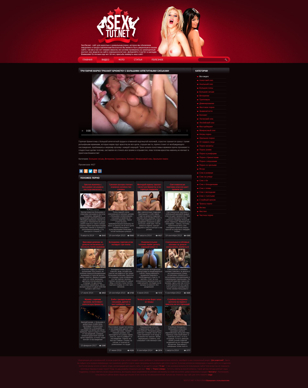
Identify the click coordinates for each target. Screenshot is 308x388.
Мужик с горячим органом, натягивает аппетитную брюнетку (92, 301)
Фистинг (203, 211)
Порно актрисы (206, 146)
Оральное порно (160, 159)
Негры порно (205, 134)
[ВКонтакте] (81, 171)
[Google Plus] (95, 171)
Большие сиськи (96, 159)
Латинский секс (206, 119)
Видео (105, 59)
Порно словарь (159, 369)
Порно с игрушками (208, 161)
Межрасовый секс (144, 159)
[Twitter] (90, 171)
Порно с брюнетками (208, 157)
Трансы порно (205, 204)
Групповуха (121, 159)
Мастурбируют (206, 126)
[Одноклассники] (86, 171)
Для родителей (217, 360)
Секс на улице (205, 177)
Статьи (138, 59)
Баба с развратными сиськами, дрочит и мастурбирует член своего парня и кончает (121, 303)
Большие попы (206, 88)
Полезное (157, 59)
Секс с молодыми (207, 192)
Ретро (202, 169)
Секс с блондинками (208, 184)
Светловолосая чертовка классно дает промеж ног (177, 187)
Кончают (131, 159)
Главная (87, 59)
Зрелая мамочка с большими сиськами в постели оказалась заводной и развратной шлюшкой (93, 189)
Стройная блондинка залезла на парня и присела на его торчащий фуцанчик (177, 303)
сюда (210, 375)
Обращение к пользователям (217, 380)
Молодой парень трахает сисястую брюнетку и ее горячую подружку (149, 187)
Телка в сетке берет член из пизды (149, 300)
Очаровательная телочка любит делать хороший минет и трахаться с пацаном (149, 245)
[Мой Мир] (100, 171)
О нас (162, 366)
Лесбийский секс (206, 123)
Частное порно (206, 215)
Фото (121, 59)
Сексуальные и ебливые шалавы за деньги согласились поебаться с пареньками (177, 245)
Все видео (204, 76)
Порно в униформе (208, 153)
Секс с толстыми (207, 196)
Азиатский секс (206, 80)
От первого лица (206, 142)
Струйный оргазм (207, 200)
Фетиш (202, 207)
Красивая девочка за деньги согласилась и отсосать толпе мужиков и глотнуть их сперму (93, 245)
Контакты (212, 372)
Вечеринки (110, 159)
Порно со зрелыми (208, 165)
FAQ (148, 369)
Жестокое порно (206, 107)
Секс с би (203, 180)
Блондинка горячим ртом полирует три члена (121, 243)
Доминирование (206, 103)
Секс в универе (206, 173)
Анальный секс (206, 84)
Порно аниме (205, 150)
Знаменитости (206, 111)
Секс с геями (205, 188)
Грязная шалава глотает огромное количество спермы (121, 187)
